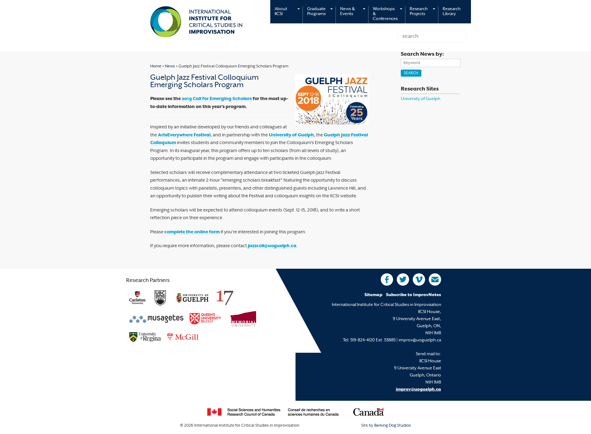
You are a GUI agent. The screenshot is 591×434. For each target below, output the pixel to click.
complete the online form (192, 232)
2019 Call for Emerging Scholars (217, 99)
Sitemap (373, 295)
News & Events (347, 11)
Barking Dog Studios (392, 426)
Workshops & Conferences (385, 14)
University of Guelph (291, 135)
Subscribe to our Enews (435, 279)
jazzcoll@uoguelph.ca (272, 246)
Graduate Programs (316, 11)
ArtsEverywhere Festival (184, 135)
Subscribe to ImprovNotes (413, 295)
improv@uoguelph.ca (418, 390)
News (170, 66)
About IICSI (281, 11)
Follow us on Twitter (403, 279)
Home (155, 66)
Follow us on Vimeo (419, 279)
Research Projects (419, 11)
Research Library (451, 11)
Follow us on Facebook (387, 279)
